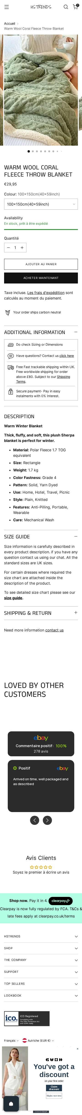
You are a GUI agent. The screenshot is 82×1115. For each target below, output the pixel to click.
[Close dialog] (77, 1048)
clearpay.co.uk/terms (57, 916)
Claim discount (54, 1088)
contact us (54, 630)
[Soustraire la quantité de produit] (8, 247)
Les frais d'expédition (45, 292)
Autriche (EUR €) (39, 1040)
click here (66, 356)
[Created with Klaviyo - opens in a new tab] (41, 1112)
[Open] (11, 1104)
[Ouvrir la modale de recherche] (65, 7)
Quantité (11, 238)
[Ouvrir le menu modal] (6, 7)
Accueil (9, 23)
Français (9, 1040)
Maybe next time (54, 1096)
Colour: (32, 194)
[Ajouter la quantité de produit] (22, 247)
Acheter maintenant (41, 278)
